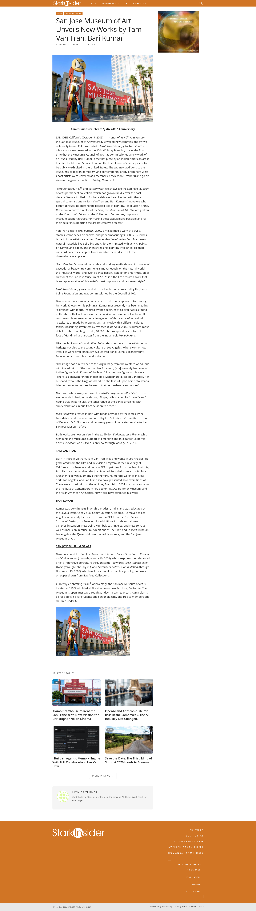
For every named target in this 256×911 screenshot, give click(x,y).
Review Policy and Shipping (161, 906)
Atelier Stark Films (137, 3)
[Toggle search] (201, 3)
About (201, 906)
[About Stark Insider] (178, 32)
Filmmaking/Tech (111, 3)
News (59, 13)
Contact (192, 906)
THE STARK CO (194, 870)
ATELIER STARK (193, 891)
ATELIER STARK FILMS (186, 847)
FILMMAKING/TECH (189, 841)
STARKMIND (195, 884)
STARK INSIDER (193, 877)
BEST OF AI (195, 835)
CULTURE (196, 830)
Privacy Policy (181, 906)
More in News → (102, 775)
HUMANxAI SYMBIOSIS (186, 852)
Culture (93, 3)
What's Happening (73, 13)
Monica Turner (69, 44)
